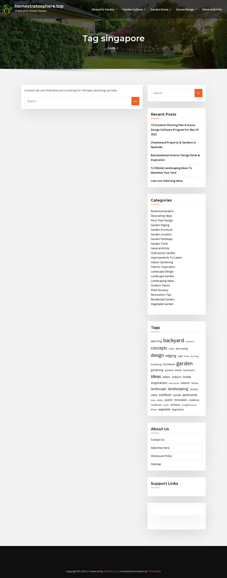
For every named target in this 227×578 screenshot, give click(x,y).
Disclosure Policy (161, 456)
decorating (182, 348)
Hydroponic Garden (163, 253)
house (178, 370)
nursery (194, 389)
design (157, 355)
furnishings (156, 364)
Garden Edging (160, 225)
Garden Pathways (162, 239)
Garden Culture (132, 9)
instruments (174, 383)
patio (153, 400)
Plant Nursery (159, 290)
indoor (166, 377)
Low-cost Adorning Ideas (167, 181)
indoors (176, 377)
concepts (159, 348)
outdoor (165, 394)
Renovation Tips (161, 295)
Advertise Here (160, 448)
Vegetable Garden (162, 304)
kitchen (195, 383)
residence (194, 400)
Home (111, 48)
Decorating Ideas (161, 216)
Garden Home (160, 9)
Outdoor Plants (160, 285)
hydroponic (189, 370)
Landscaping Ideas (162, 281)
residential (156, 405)
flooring (194, 356)
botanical (190, 341)
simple (166, 405)
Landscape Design (162, 271)
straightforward (189, 405)
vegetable (164, 409)
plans (160, 400)
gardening (157, 370)
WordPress (110, 571)
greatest (169, 370)
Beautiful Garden (103, 9)
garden (184, 363)
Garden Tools (159, 243)
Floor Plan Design (162, 220)
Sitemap (156, 464)
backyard (173, 340)
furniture (169, 364)
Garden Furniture (161, 230)
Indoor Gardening (162, 262)
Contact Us (158, 440)
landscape (158, 389)
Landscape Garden (162, 276)
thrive (154, 409)
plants (168, 400)
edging (171, 355)
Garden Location (161, 234)
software (175, 404)
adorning (156, 341)
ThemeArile (154, 571)
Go (135, 101)
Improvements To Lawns (166, 257)
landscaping (178, 388)
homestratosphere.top (39, 6)
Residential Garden (162, 299)
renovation (180, 400)
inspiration (159, 383)
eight (180, 356)
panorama (189, 395)
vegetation (178, 409)
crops (171, 348)
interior (185, 383)
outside (177, 395)
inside (187, 377)
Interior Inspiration (163, 267)
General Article (212, 9)
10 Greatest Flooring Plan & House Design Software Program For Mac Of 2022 (175, 129)
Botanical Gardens (162, 211)
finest (186, 356)
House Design (185, 9)
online (154, 395)
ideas (156, 376)
